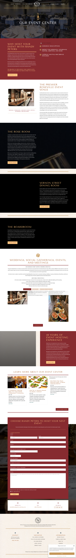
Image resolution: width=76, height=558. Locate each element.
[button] (73, 545)
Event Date (13, 453)
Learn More (12, 162)
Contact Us (12, 75)
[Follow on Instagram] (57, 507)
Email (12, 440)
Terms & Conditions (61, 539)
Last (40, 436)
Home (12, 4)
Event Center (45, 4)
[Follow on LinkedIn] (59, 507)
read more (10, 403)
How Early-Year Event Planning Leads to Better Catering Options (57, 382)
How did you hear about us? (18, 449)
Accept (62, 553)
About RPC (50, 362)
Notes (11, 472)
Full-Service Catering (38, 537)
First (11, 436)
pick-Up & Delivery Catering (38, 539)
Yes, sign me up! (15, 491)
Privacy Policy (60, 537)
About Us (60, 541)
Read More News (62, 409)
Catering (17, 4)
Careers (61, 543)
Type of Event (14, 458)
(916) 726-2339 (37, 507)
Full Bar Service (27, 4)
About (62, 4)
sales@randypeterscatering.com (18, 507)
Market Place (54, 4)
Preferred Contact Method (17, 467)
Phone (12, 444)
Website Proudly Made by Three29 (45, 551)
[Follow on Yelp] (61, 507)
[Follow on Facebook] (55, 507)
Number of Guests (15, 463)
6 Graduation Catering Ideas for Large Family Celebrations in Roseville (16, 392)
